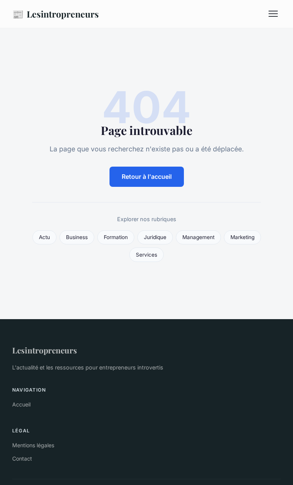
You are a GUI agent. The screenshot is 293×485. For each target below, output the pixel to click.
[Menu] (273, 14)
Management (198, 237)
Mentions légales (33, 445)
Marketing (242, 237)
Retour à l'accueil (147, 176)
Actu (44, 237)
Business (77, 237)
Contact (22, 458)
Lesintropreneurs (55, 14)
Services (146, 255)
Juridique (155, 237)
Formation (116, 237)
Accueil (21, 404)
